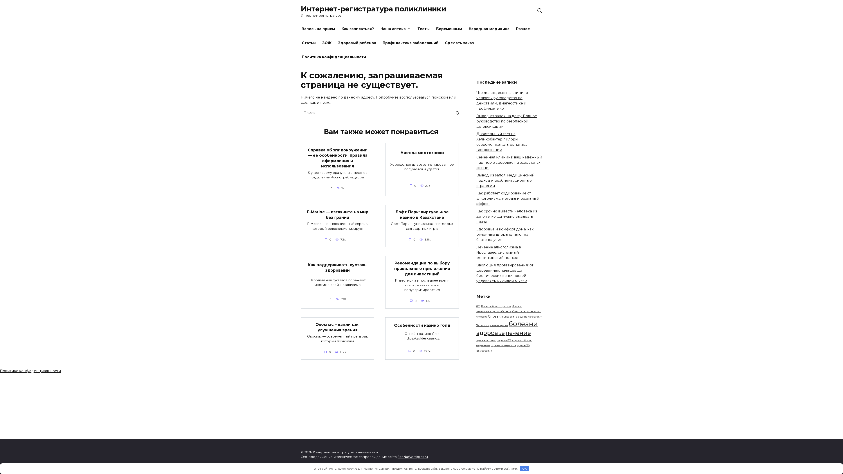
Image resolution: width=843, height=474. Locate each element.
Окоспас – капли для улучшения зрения (337, 327)
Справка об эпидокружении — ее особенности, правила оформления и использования (337, 157)
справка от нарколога (503, 345)
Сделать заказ (459, 43)
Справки (495, 316)
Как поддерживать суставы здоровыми (337, 267)
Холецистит (535, 316)
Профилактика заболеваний (410, 43)
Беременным (449, 29)
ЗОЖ (326, 43)
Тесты (424, 29)
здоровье (490, 332)
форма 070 (523, 345)
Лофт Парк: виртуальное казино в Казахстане (422, 215)
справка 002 (504, 340)
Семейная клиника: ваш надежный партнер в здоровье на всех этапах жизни (509, 162)
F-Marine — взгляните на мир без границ (337, 215)
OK (524, 468)
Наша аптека (393, 29)
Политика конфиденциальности (334, 57)
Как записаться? (358, 29)
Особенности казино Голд (422, 325)
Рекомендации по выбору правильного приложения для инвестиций (422, 268)
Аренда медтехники (422, 152)
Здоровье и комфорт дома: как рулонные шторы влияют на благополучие (505, 234)
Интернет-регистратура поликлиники (373, 9)
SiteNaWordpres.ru (413, 457)
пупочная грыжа (486, 340)
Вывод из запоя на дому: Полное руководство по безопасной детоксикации (506, 121)
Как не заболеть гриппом (496, 306)
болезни (523, 324)
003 (478, 306)
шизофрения (484, 350)
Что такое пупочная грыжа (492, 325)
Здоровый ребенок (357, 43)
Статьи (309, 43)
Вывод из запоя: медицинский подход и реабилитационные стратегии (505, 180)
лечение (518, 332)
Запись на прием (318, 29)
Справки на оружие (515, 316)
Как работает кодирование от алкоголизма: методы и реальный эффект (507, 198)
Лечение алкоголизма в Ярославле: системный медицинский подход (498, 252)
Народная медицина (489, 29)
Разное (523, 29)
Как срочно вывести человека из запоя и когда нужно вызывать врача (506, 216)
